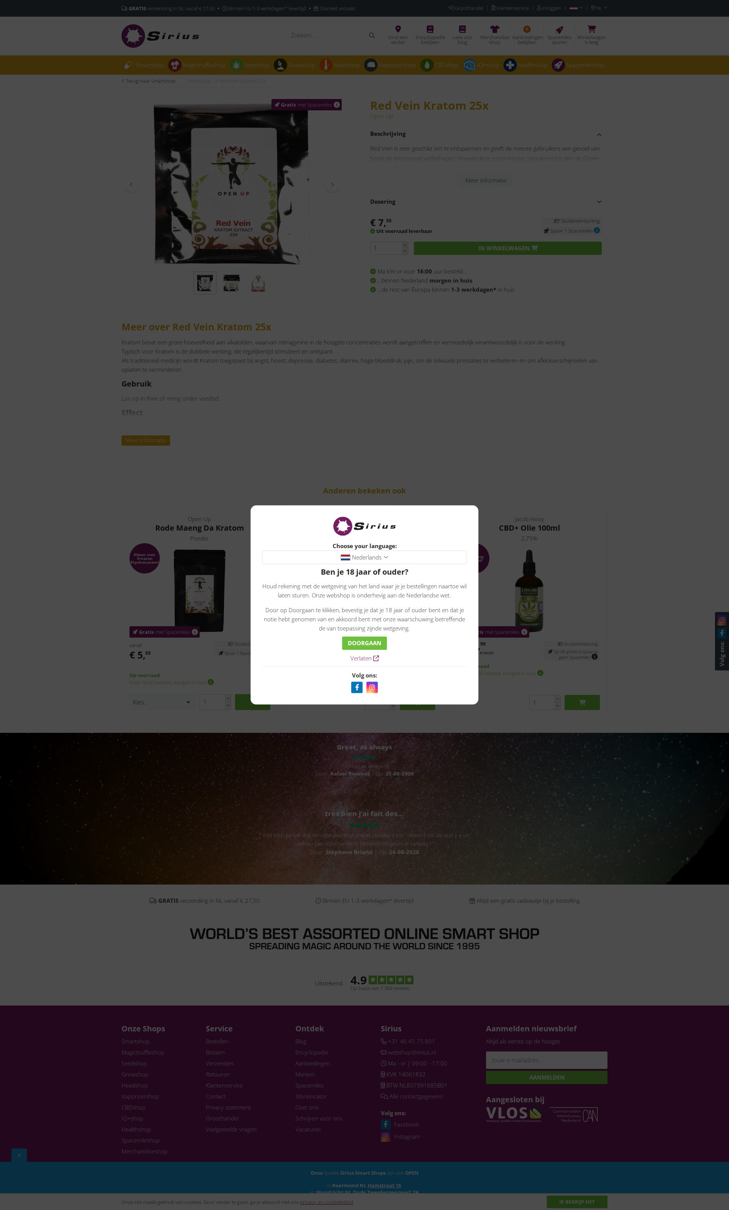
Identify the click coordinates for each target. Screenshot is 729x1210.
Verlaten (361, 658)
